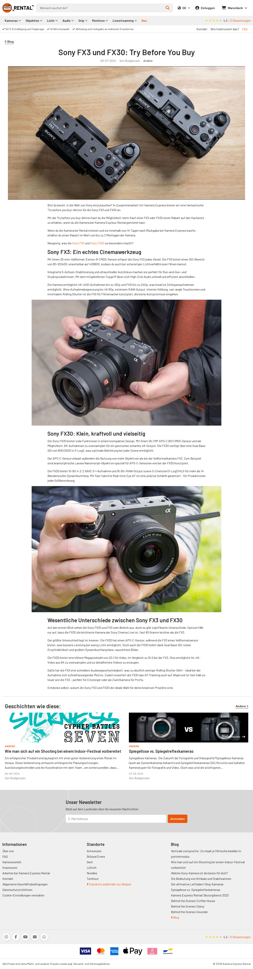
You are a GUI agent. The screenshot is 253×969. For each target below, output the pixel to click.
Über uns (8, 851)
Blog (176, 917)
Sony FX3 (78, 243)
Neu (144, 20)
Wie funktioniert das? (225, 29)
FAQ (244, 29)
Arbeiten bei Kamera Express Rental (26, 873)
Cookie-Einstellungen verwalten (23, 895)
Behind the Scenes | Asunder (189, 912)
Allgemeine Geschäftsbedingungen (25, 884)
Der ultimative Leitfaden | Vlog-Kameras (197, 884)
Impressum (9, 867)
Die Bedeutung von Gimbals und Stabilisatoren (201, 878)
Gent (90, 862)
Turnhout (93, 878)
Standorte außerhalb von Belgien (109, 884)
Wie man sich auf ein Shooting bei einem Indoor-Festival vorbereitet (63, 751)
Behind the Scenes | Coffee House (193, 901)
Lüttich (91, 867)
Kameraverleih (11, 862)
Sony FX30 (97, 243)
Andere (148, 60)
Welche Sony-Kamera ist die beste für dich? (199, 873)
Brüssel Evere (96, 856)
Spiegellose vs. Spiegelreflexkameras (161, 751)
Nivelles (92, 873)
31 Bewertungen (240, 20)
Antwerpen (94, 851)
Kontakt (201, 29)
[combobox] (105, 8)
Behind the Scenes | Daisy (187, 906)
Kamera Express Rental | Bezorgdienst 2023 (200, 895)
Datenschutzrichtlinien (17, 890)
